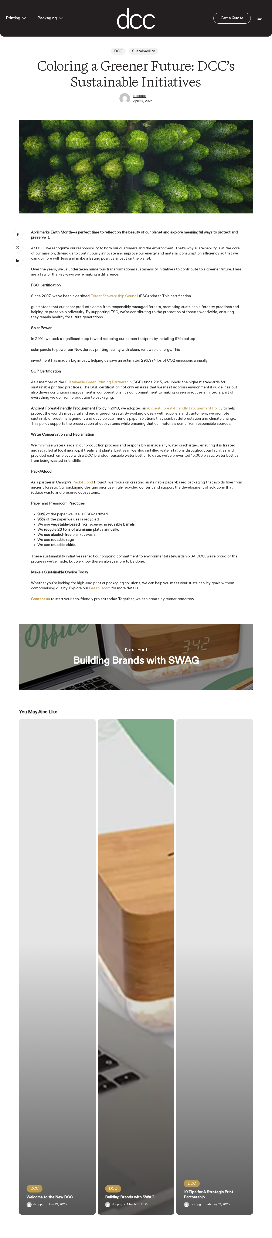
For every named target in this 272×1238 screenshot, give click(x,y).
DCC (118, 51)
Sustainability (143, 51)
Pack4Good (82, 482)
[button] (260, 18)
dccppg (139, 96)
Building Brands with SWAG (136, 657)
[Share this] (18, 235)
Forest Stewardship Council (114, 296)
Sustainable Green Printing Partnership (98, 382)
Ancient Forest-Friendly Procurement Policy (184, 408)
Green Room (99, 588)
